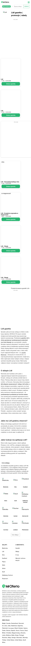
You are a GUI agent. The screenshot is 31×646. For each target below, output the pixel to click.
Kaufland (4, 558)
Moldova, (8, 635)
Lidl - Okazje (4, 246)
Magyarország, (16, 633)
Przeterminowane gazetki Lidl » (20, 288)
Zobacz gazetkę (10, 84)
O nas (17, 555)
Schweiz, (21, 628)
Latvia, (4, 635)
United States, (11, 640)
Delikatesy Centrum (7, 575)
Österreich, (5, 628)
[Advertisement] (15, 36)
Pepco (4, 561)
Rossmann (5, 578)
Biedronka (5, 548)
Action (4, 568)
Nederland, (14, 625)
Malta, (13, 635)
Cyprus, (26, 628)
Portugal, (21, 635)
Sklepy (17, 551)
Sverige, (14, 637)
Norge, (17, 635)
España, (13, 630)
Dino (3, 555)
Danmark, (21, 623)
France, (22, 630)
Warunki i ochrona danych (20, 559)
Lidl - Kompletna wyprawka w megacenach (9, 214)
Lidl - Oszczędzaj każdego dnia (10, 182)
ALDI (3, 572)
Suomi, (18, 630)
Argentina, (20, 625)
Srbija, (10, 637)
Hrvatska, (9, 633)
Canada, (8, 623)
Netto (3, 565)
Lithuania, (23, 633)
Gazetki (18, 548)
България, (12, 628)
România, (5, 637)
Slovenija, (25, 637)
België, (4, 623)
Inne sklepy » (15, 534)
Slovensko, (19, 637)
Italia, (9, 625)
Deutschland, (15, 623)
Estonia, (8, 630)
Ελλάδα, (5, 625)
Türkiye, (4, 640)
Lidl (2, 79)
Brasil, (16, 628)
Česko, (4, 630)
